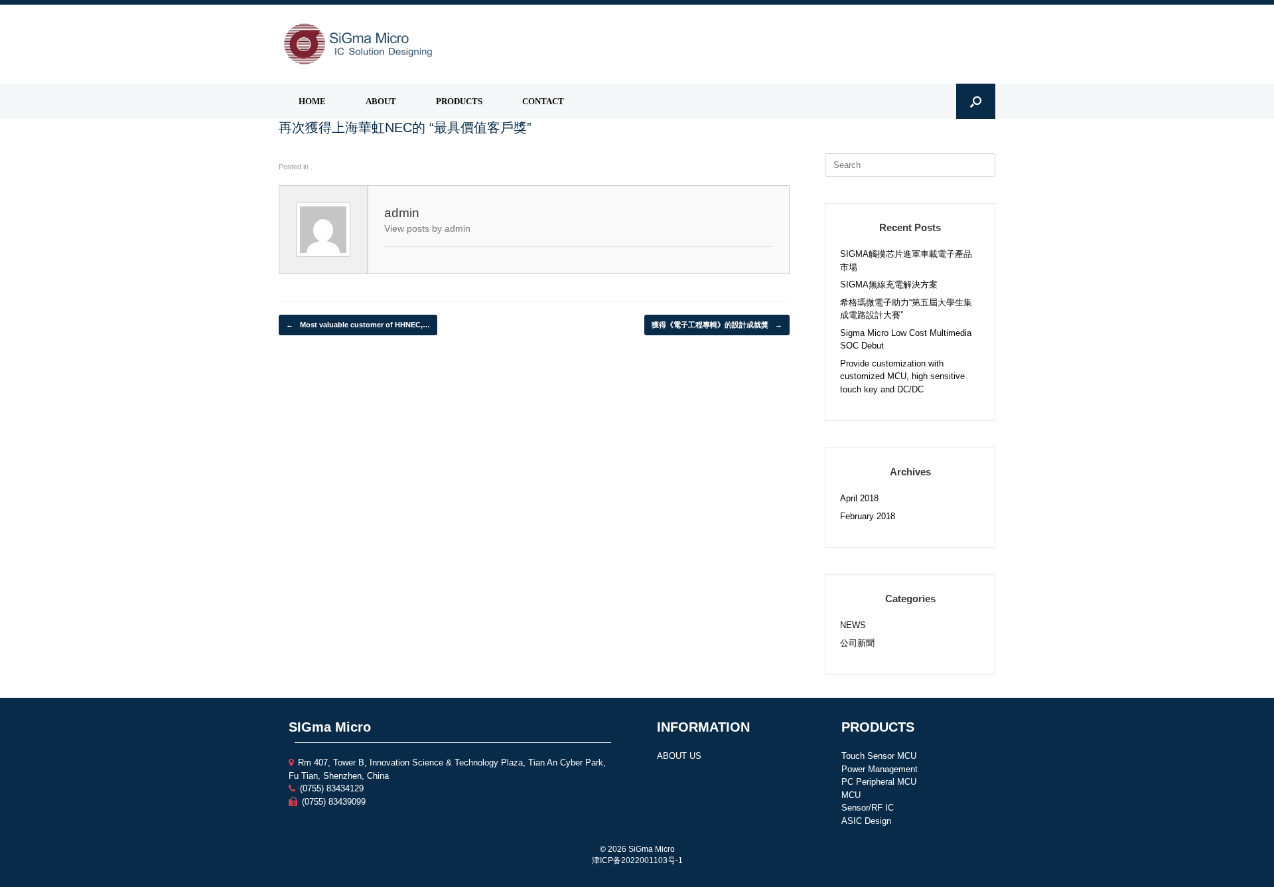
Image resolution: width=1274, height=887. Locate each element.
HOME (312, 101)
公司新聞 (857, 643)
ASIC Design (866, 821)
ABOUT (381, 101)
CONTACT (543, 101)
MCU (851, 795)
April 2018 (859, 498)
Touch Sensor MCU (878, 756)
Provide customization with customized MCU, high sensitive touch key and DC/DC (902, 376)
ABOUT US (679, 756)
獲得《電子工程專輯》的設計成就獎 (717, 325)
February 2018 (867, 516)
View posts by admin (427, 229)
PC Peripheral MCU (878, 782)
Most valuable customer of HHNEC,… (358, 325)
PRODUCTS (459, 101)
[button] (975, 101)
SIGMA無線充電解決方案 (889, 284)
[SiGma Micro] (358, 44)
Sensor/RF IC (867, 808)
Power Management (879, 769)
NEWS (853, 625)
